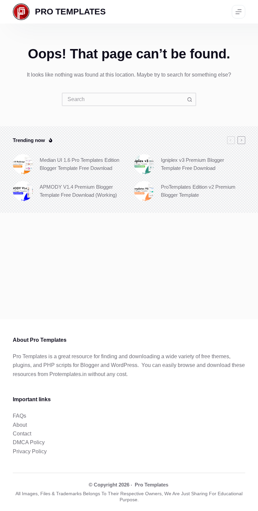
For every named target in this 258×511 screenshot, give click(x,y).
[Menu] (238, 11)
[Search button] (189, 99)
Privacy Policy (30, 451)
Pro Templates (151, 484)
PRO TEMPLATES (70, 11)
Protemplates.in (68, 374)
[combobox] (122, 99)
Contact (22, 433)
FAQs (19, 416)
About (20, 425)
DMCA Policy (29, 442)
